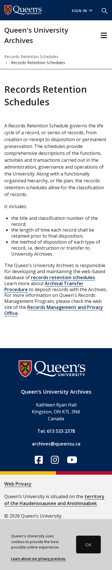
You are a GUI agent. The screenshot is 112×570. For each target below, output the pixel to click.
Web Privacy (18, 484)
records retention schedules (63, 277)
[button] (104, 10)
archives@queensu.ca (56, 444)
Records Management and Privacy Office (53, 310)
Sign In (79, 10)
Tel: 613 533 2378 (56, 431)
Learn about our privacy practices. (38, 558)
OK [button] (88, 544)
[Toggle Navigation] (104, 35)
